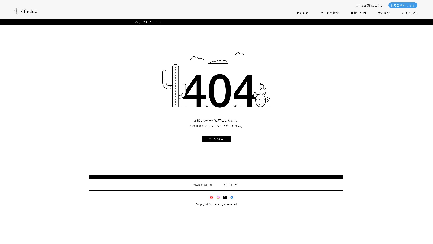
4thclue (29, 11)
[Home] (136, 22)
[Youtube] (211, 197)
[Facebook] (231, 197)
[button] (329, 12)
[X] (225, 197)
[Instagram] (218, 197)
